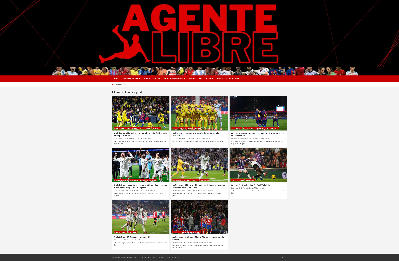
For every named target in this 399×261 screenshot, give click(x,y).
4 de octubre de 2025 (179, 138)
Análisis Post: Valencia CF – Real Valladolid (250, 185)
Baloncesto (194, 79)
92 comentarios (260, 188)
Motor (208, 79)
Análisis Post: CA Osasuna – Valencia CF (132, 237)
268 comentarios (143, 240)
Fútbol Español (151, 79)
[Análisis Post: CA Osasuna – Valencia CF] (141, 217)
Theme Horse (151, 257)
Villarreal (156, 128)
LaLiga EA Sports (130, 79)
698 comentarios (206, 242)
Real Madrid (134, 180)
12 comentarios (205, 138)
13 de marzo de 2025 (121, 190)
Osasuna (196, 128)
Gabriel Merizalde (193, 138)
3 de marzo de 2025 (120, 240)
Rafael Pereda (195, 242)
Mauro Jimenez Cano (136, 190)
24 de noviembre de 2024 (180, 242)
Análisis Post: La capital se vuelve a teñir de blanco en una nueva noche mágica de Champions (140, 186)
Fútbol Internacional (173, 79)
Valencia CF (274, 128)
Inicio (116, 79)
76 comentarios (145, 138)
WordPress (175, 257)
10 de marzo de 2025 (179, 190)
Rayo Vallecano (192, 180)
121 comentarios (149, 190)
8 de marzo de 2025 (237, 188)
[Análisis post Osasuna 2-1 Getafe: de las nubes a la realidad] (199, 113)
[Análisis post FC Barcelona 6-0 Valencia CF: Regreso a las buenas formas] (258, 113)
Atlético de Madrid (121, 180)
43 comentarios (208, 190)
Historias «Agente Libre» (228, 79)
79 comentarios (264, 138)
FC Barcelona (119, 128)
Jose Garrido (249, 188)
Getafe (175, 128)
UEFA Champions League (148, 180)
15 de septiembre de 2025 (239, 138)
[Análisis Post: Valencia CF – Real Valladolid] (258, 165)
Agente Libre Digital (130, 257)
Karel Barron (135, 138)
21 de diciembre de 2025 (122, 138)
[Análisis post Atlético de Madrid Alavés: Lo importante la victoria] (199, 217)
